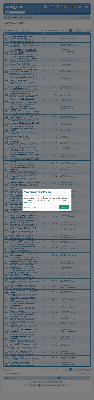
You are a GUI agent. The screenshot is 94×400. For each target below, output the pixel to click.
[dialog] (47, 200)
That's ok (63, 207)
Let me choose (30, 207)
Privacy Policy (29, 202)
